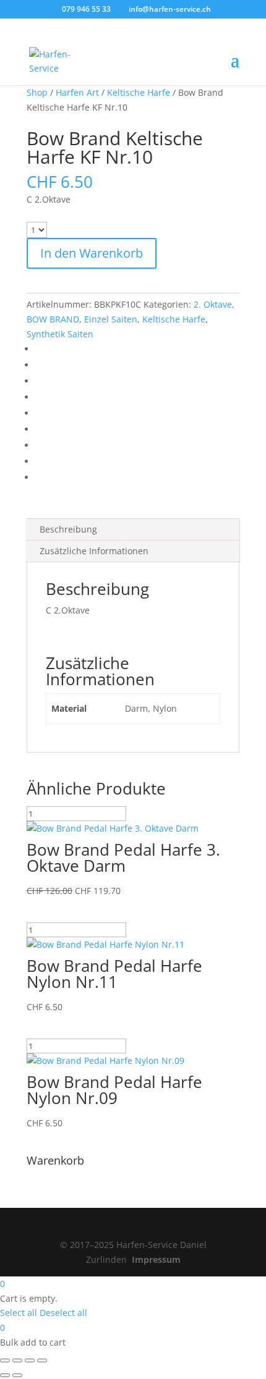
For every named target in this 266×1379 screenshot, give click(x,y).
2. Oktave (213, 304)
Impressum (156, 1259)
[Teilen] (30, 1360)
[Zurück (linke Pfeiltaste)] (5, 1375)
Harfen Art (77, 92)
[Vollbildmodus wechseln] (17, 1360)
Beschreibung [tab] (68, 529)
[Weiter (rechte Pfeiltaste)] (17, 1375)
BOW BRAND (53, 319)
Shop (37, 92)
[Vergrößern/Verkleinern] (5, 1360)
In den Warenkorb (91, 253)
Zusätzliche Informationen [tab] (94, 551)
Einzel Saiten (110, 319)
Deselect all (63, 1312)
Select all (18, 1312)
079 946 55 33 (86, 9)
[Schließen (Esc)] (42, 1360)
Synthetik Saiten (60, 334)
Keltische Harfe (138, 92)
